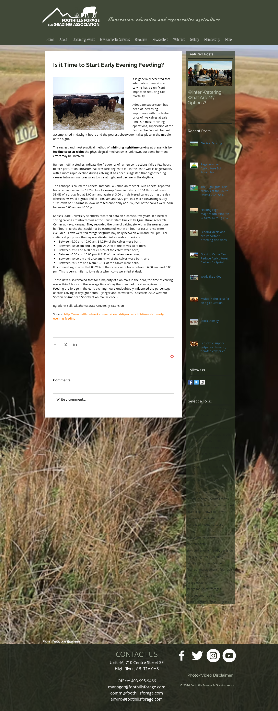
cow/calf (210, 512)
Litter (217, 415)
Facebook (223, 409)
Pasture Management (201, 428)
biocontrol (202, 460)
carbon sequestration (201, 486)
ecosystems (211, 537)
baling (228, 454)
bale (190, 454)
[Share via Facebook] (55, 344)
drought (192, 531)
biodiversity (219, 460)
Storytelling (194, 441)
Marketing (193, 422)
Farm (190, 415)
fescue (217, 563)
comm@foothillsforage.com (136, 693)
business (206, 473)
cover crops (194, 512)
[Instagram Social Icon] (202, 382)
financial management (202, 569)
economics (214, 531)
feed (207, 557)
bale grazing (203, 454)
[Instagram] (213, 655)
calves (191, 479)
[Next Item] (226, 73)
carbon (214, 479)
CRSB (210, 409)
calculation (222, 473)
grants (214, 602)
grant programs (197, 602)
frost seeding (196, 595)
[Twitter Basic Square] (196, 382)
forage (204, 576)
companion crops (198, 505)
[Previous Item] (194, 73)
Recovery (224, 428)
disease (218, 524)
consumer (219, 505)
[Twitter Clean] (197, 655)
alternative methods (213, 447)
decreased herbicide (201, 518)
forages (216, 589)
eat (202, 531)
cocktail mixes (219, 499)
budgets (192, 473)
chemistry (213, 492)
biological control (198, 467)
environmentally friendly (203, 550)
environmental (197, 544)
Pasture (208, 422)
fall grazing (194, 557)
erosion (228, 550)
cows (221, 512)
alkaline (192, 447)
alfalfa (221, 441)
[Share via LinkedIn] (75, 344)
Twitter (209, 441)
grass (225, 602)
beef (190, 460)
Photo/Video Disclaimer (210, 675)
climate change (197, 499)
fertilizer (204, 563)
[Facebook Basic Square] (190, 382)
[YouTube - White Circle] (229, 655)
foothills (192, 576)
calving (202, 479)
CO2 (202, 409)
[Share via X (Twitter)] (65, 344)
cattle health (195, 492)
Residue (206, 434)
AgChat (191, 409)
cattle (222, 486)
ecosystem (194, 537)
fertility (191, 563)
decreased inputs (198, 524)
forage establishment (201, 583)
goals (210, 595)
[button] (141, 37)
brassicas (218, 467)
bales (218, 454)
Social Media (223, 434)
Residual (192, 434)
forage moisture (197, 589)
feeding (218, 557)
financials (226, 569)
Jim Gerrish (203, 415)
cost (231, 505)
